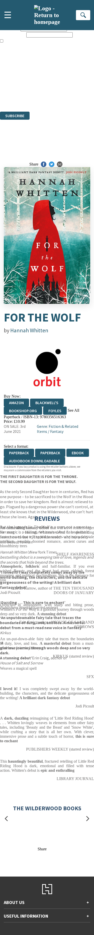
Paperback (50, 452)
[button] (6, 819)
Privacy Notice (12, 95)
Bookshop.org (23, 410)
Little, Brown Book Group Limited (62, 82)
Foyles (54, 410)
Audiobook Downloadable (34, 460)
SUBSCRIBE (14, 115)
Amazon (16, 402)
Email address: (12, 35)
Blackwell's (46, 402)
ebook (78, 452)
